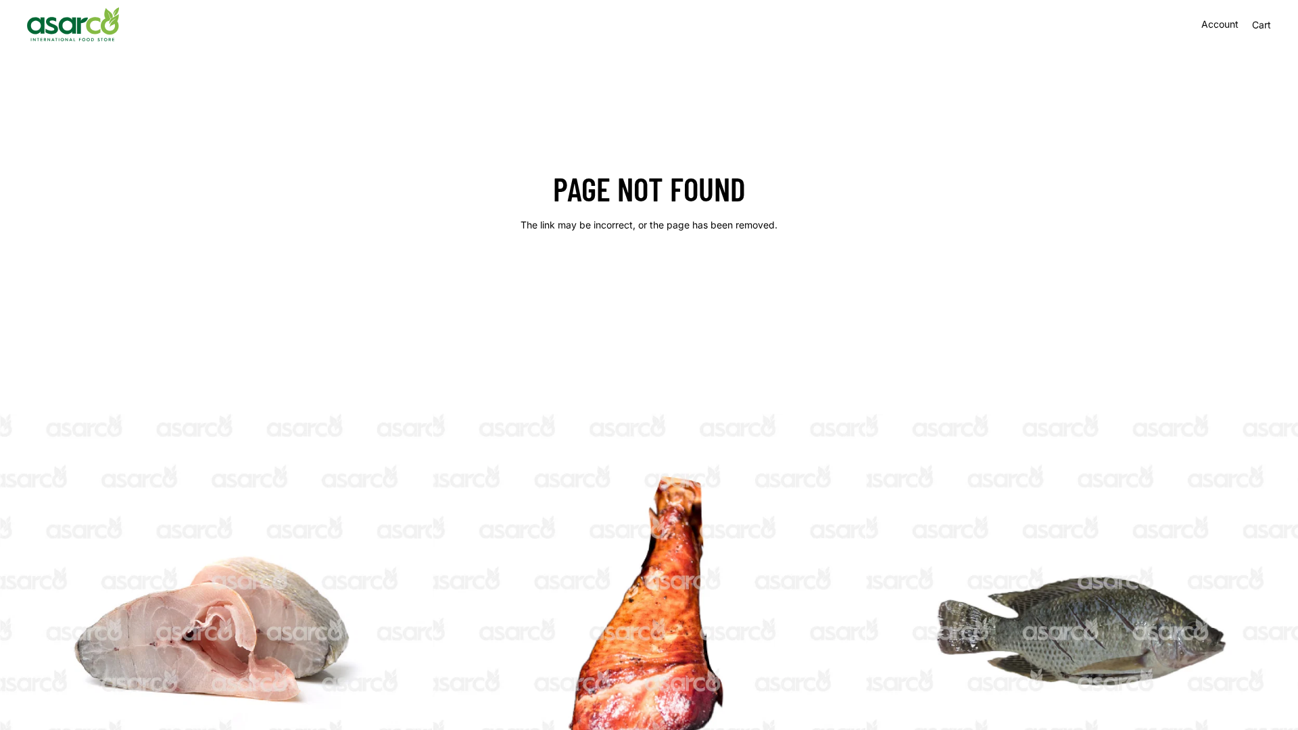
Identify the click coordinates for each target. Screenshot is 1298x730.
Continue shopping (649, 272)
